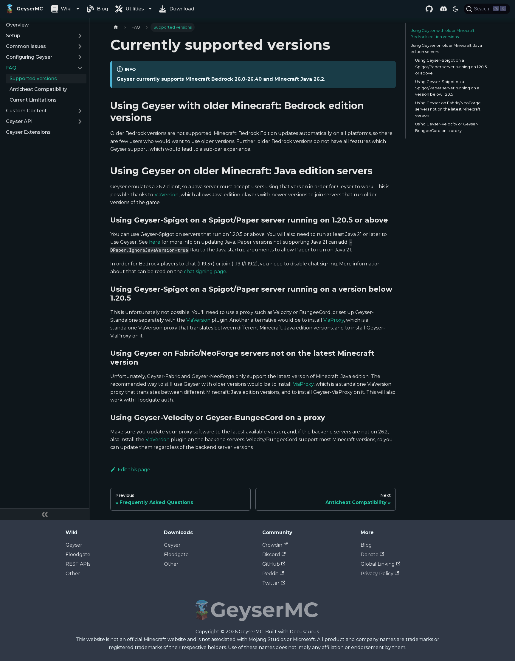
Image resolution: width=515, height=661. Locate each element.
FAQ (11, 68)
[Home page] (116, 27)
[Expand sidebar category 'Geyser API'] (79, 121)
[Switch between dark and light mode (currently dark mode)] (455, 9)
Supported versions (33, 78)
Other (73, 573)
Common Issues (26, 46)
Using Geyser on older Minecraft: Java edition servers (446, 48)
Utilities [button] (134, 9)
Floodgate (78, 554)
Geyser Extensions (28, 132)
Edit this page (134, 469)
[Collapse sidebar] (44, 514)
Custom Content (26, 110)
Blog (102, 9)
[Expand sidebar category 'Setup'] (79, 36)
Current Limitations (33, 100)
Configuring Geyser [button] (29, 57)
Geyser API (19, 121)
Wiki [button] (66, 9)
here (154, 242)
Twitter (271, 583)
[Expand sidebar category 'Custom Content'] (79, 111)
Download (181, 9)
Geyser (74, 545)
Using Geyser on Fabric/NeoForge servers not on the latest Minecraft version (448, 109)
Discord (271, 554)
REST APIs (78, 564)
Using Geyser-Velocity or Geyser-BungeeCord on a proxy (446, 127)
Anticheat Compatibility (38, 89)
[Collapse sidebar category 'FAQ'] (79, 68)
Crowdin (272, 545)
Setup (13, 35)
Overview (17, 25)
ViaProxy (333, 320)
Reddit (270, 573)
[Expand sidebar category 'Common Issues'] (79, 46)
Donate (370, 554)
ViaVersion (166, 194)
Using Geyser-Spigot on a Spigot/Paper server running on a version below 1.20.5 (447, 88)
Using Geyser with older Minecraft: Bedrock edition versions (442, 33)
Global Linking (378, 564)
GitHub (271, 564)
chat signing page (205, 271)
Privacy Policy (377, 573)
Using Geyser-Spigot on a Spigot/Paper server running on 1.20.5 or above (451, 66)
